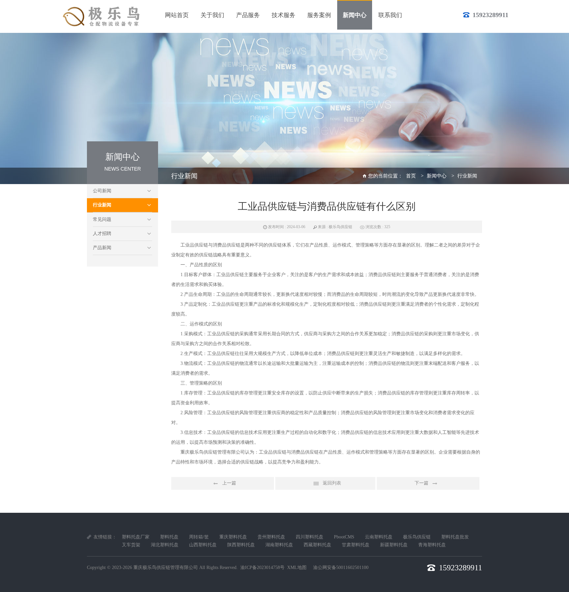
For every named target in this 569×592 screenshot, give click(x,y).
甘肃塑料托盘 (355, 544)
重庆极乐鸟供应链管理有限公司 (165, 567)
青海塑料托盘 (432, 544)
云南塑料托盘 (379, 536)
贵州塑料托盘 (271, 536)
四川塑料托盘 (309, 536)
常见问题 (102, 219)
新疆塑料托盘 (394, 544)
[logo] (102, 16)
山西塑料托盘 (203, 544)
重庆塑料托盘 (233, 536)
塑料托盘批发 (455, 536)
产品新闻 (102, 247)
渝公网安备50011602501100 (340, 567)
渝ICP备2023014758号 (262, 567)
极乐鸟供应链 (417, 536)
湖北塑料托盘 (164, 544)
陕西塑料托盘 (241, 544)
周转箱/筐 (199, 536)
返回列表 (332, 483)
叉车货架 (131, 544)
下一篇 (421, 483)
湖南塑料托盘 (279, 544)
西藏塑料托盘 (317, 544)
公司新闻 (102, 190)
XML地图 (297, 567)
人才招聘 (102, 233)
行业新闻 (102, 204)
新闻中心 (437, 175)
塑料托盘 (169, 536)
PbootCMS (344, 536)
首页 (411, 175)
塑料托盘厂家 (135, 536)
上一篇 (229, 483)
